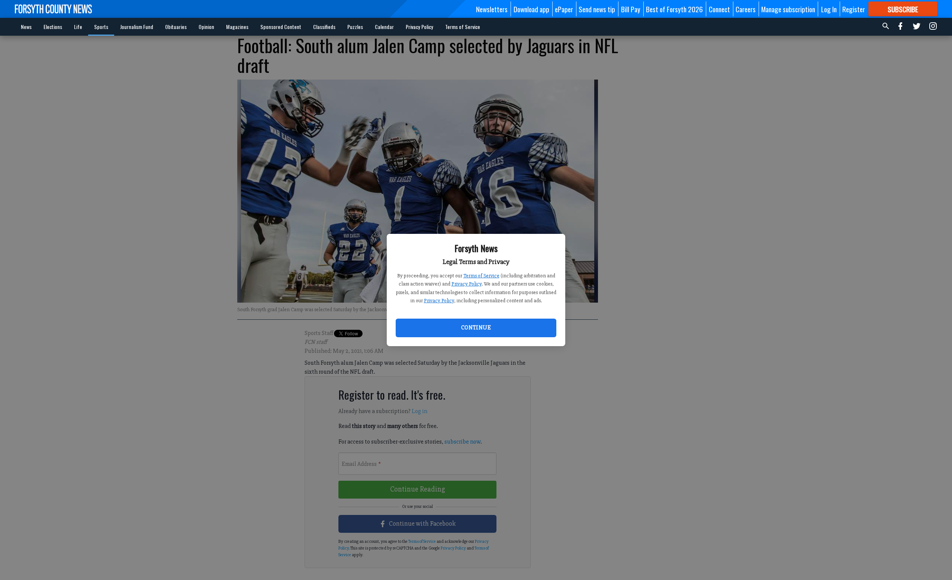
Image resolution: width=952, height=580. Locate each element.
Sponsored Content (280, 26)
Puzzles (355, 26)
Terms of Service (481, 276)
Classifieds (324, 26)
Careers (746, 9)
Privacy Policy (466, 284)
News (26, 26)
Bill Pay (630, 9)
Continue (476, 327)
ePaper (564, 9)
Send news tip (597, 9)
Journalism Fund (136, 26)
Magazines (237, 26)
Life (78, 26)
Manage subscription (788, 9)
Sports (101, 26)
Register (853, 9)
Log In (829, 9)
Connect (719, 9)
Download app (531, 9)
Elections (53, 26)
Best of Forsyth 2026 (674, 9)
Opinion (206, 26)
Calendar (384, 26)
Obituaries (176, 26)
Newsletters (492, 9)
